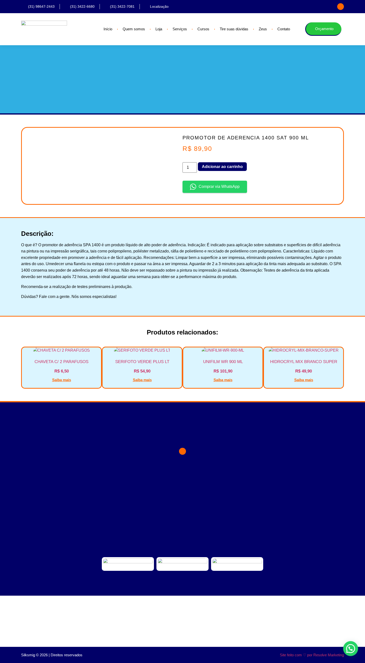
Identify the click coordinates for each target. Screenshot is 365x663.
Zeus (263, 29)
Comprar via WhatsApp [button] (219, 186)
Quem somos (134, 29)
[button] (350, 648)
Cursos (203, 29)
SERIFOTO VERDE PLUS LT (142, 361)
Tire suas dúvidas (234, 29)
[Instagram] (340, 6)
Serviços (180, 29)
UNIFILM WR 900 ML (223, 361)
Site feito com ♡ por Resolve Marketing (312, 655)
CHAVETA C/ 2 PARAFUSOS (61, 361)
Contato (283, 29)
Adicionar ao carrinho (222, 167)
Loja (158, 29)
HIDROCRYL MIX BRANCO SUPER (303, 361)
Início (108, 29)
